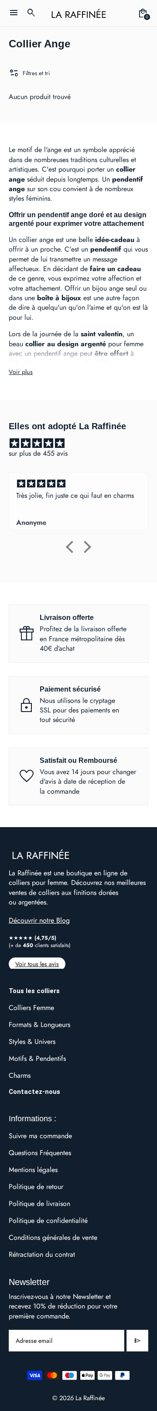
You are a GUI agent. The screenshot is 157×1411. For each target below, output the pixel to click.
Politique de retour (36, 1187)
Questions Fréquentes (40, 1153)
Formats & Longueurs (39, 1025)
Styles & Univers (32, 1042)
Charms (20, 1075)
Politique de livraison (39, 1204)
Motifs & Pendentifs (37, 1058)
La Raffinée (90, 1397)
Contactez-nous (34, 1092)
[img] (83, 443)
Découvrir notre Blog (39, 920)
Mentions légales (33, 1170)
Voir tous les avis (37, 964)
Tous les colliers (34, 991)
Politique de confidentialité (48, 1221)
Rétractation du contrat (42, 1254)
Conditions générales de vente (53, 1237)
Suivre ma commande (40, 1136)
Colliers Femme (31, 1008)
